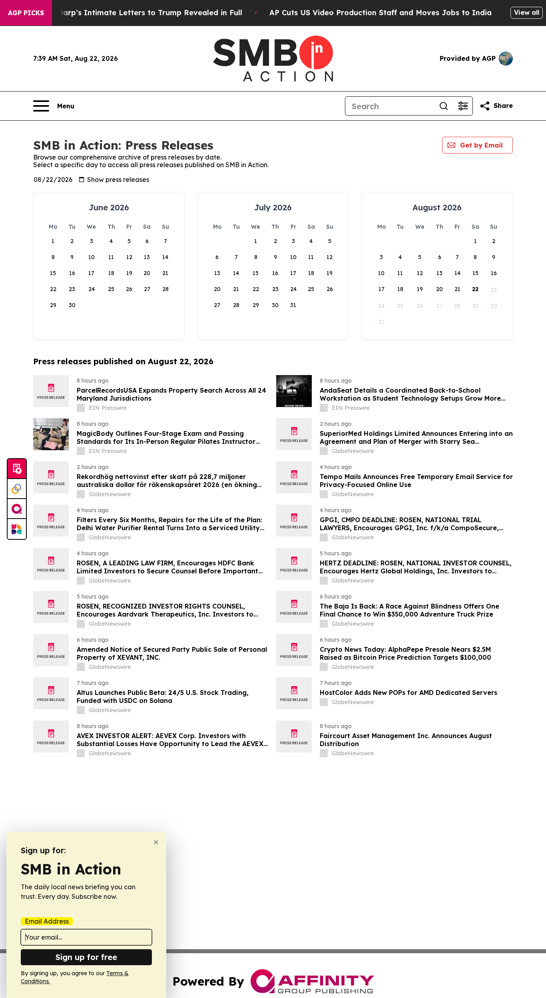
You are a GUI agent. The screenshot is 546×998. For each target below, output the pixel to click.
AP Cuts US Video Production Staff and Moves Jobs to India (380, 12)
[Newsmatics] (17, 529)
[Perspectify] (17, 489)
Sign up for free (86, 957)
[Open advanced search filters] (462, 106)
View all (526, 12)
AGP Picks (26, 13)
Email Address (47, 921)
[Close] (156, 842)
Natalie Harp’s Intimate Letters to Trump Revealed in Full (135, 12)
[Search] (443, 106)
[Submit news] (17, 469)
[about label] (81, 408)
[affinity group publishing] (17, 509)
